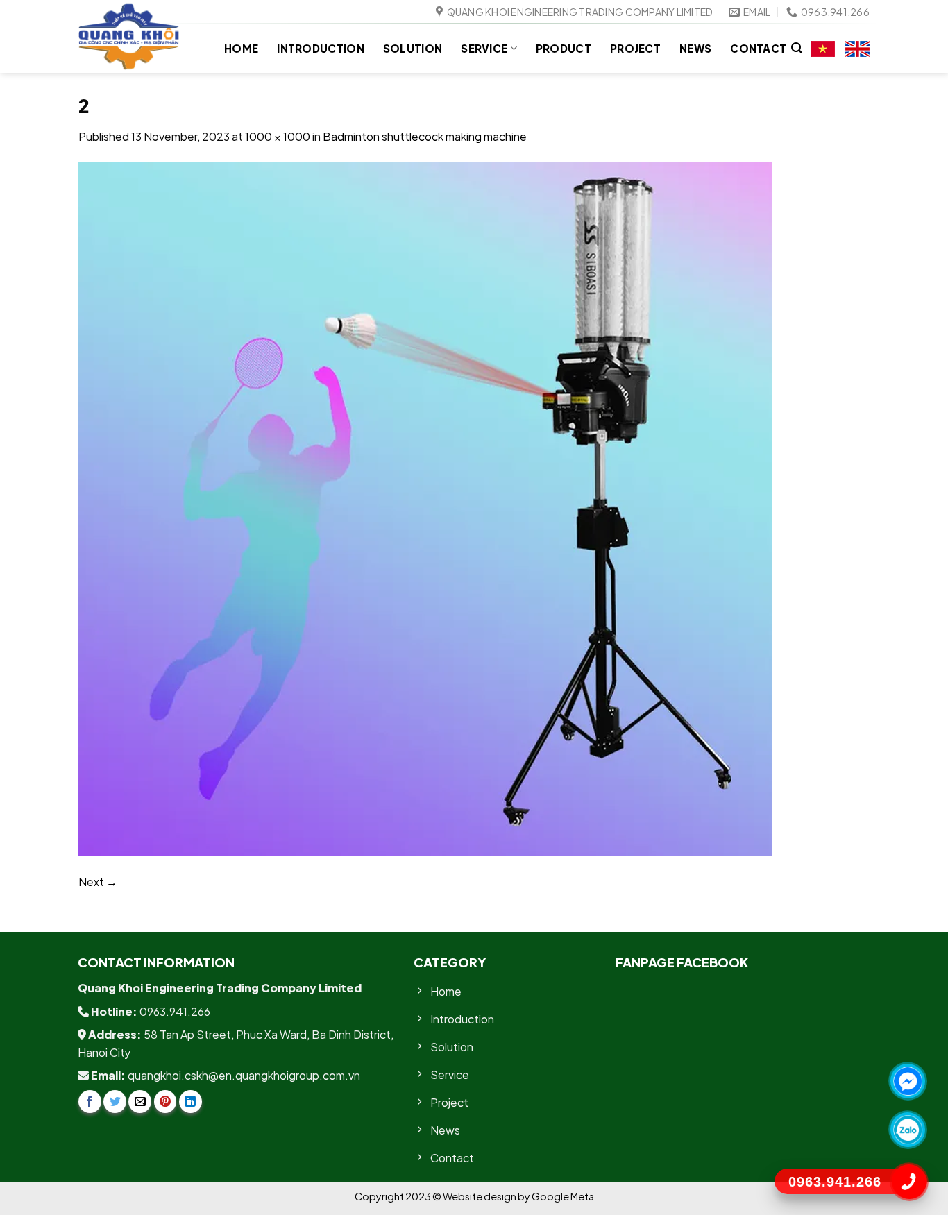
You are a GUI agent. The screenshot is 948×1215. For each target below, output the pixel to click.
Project (635, 48)
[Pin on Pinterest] (165, 1101)
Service (484, 48)
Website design (480, 1196)
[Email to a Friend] (139, 1101)
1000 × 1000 (277, 136)
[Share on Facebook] (89, 1101)
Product (563, 48)
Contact (758, 48)
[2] (425, 507)
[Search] (796, 48)
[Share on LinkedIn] (190, 1101)
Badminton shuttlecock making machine (425, 136)
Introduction (320, 48)
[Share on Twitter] (114, 1101)
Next (97, 881)
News (695, 48)
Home (241, 48)
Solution (412, 48)
